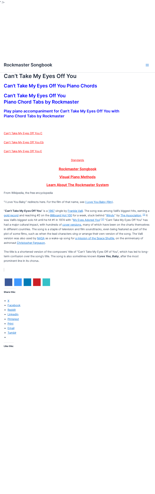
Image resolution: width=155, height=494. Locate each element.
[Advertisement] (77, 31)
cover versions (71, 224)
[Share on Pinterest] (37, 285)
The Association (130, 215)
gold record (11, 215)
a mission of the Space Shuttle (94, 238)
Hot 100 (61, 215)
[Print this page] (46, 285)
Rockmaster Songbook (28, 65)
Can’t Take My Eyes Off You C (23, 133)
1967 (51, 211)
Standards (77, 160)
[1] (144, 214)
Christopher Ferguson (31, 243)
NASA (41, 238)
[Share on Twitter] (18, 285)
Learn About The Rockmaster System (77, 185)
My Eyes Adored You (86, 220)
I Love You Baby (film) (99, 202)
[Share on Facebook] (8, 285)
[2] (102, 219)
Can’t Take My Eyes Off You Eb (24, 142)
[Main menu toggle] (147, 65)
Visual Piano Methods (77, 177)
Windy (110, 215)
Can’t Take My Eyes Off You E (23, 151)
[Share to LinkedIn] (27, 285)
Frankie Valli (75, 211)
